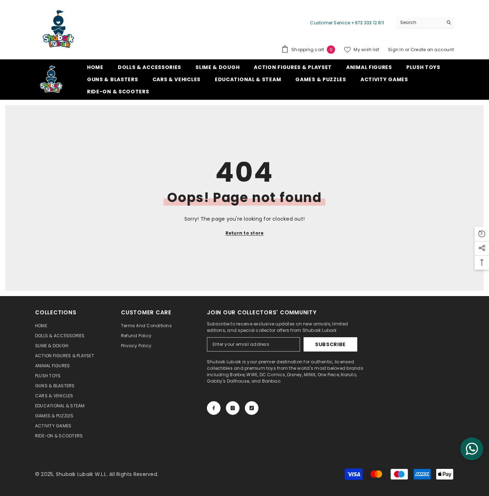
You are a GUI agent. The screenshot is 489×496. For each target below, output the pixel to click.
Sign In (396, 49)
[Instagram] (232, 408)
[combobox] (420, 22)
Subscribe (330, 344)
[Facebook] (214, 408)
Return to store (245, 233)
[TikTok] (251, 408)
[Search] (425, 22)
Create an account (432, 49)
